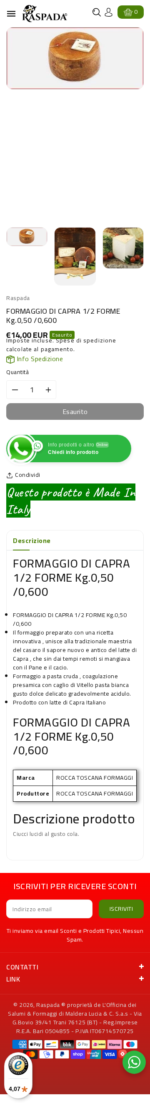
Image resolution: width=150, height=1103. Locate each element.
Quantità (17, 372)
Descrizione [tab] (32, 540)
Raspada (48, 1004)
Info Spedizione (39, 359)
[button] (96, 12)
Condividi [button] (27, 475)
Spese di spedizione (86, 340)
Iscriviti (121, 908)
